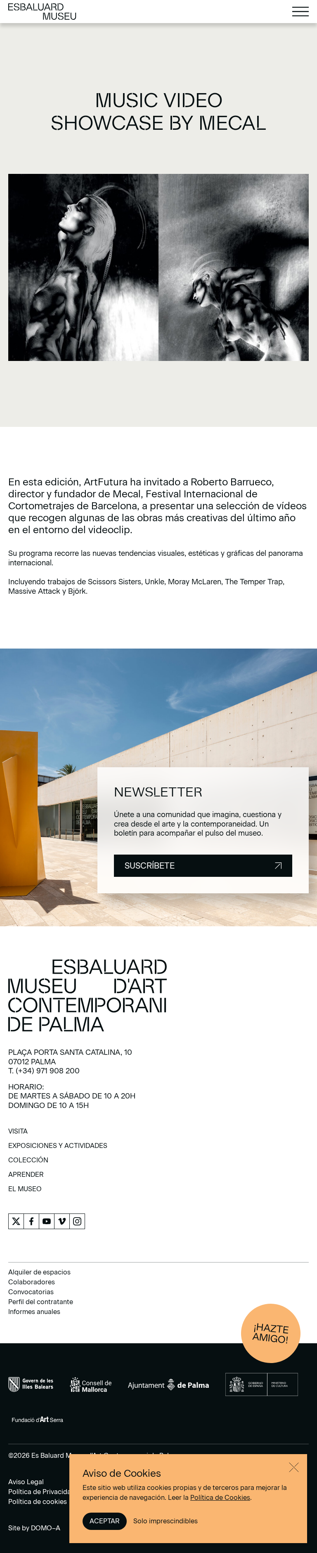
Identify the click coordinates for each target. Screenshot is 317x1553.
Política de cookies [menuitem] (37, 1502)
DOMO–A (45, 1528)
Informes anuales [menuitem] (34, 1312)
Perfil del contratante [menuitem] (40, 1302)
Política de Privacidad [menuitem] (41, 1492)
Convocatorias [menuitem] (31, 1292)
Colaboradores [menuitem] (31, 1282)
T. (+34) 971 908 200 (44, 1070)
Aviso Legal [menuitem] (26, 1482)
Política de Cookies (220, 1497)
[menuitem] (18, 1134)
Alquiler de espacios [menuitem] (39, 1272)
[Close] (294, 1467)
